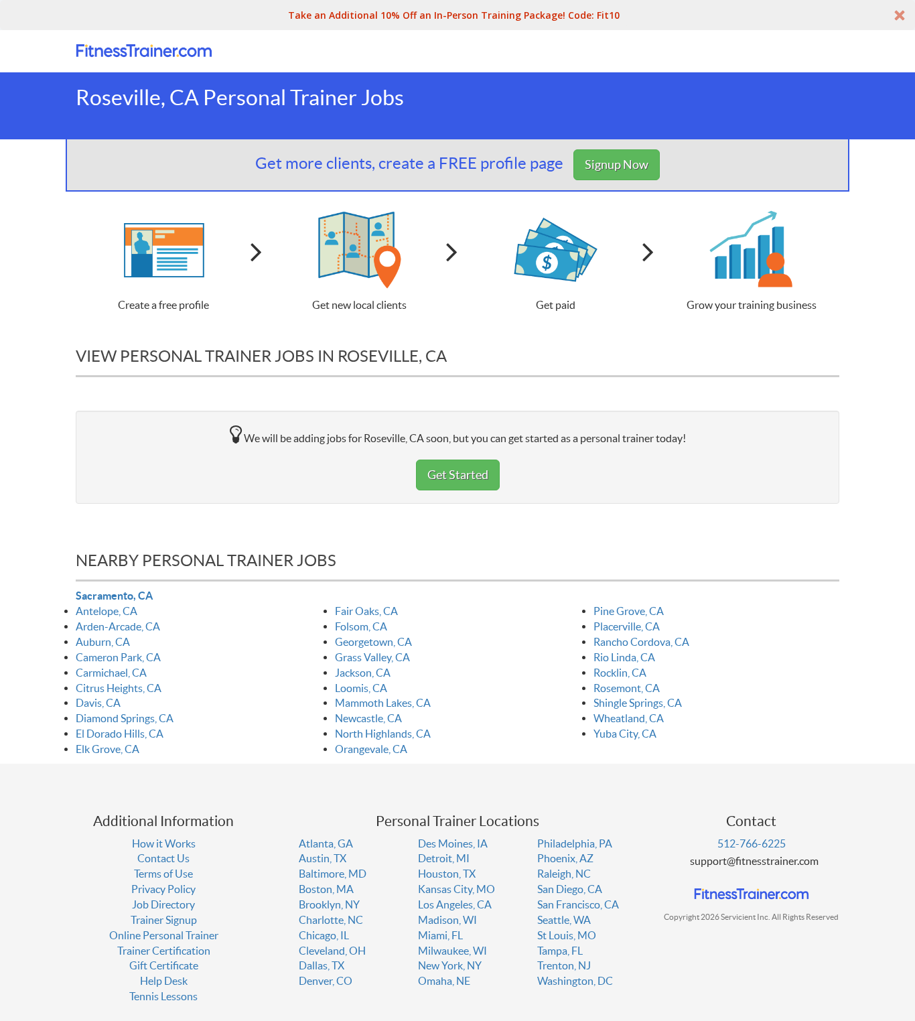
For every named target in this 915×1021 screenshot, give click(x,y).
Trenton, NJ (564, 965)
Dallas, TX (321, 965)
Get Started (457, 475)
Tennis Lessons (163, 996)
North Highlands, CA (383, 734)
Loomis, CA (361, 688)
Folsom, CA (361, 626)
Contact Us (163, 858)
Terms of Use (163, 874)
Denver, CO (325, 981)
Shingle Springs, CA (637, 703)
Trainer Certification (163, 951)
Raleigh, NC (564, 874)
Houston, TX (447, 874)
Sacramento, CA (114, 596)
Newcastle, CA (368, 718)
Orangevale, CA (371, 749)
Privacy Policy (163, 889)
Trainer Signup (164, 920)
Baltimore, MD (332, 874)
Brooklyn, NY (329, 904)
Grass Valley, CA (372, 657)
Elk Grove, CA (107, 749)
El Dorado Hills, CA (119, 734)
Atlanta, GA (326, 843)
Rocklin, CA (619, 673)
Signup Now (616, 164)
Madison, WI (447, 920)
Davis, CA (98, 703)
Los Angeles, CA (455, 904)
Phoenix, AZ (565, 858)
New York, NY (450, 965)
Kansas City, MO (456, 889)
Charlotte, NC (331, 920)
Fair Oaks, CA (366, 611)
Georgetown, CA (373, 642)
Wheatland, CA (628, 718)
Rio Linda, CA (624, 657)
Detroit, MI (444, 858)
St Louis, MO (566, 935)
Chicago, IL (324, 935)
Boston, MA (326, 889)
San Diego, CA (569, 889)
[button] (457, 15)
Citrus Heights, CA (118, 688)
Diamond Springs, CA (124, 718)
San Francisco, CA (578, 904)
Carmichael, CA (111, 673)
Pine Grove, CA (628, 611)
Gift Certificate (163, 965)
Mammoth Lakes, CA (383, 703)
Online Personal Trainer (163, 935)
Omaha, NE (444, 981)
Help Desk (164, 981)
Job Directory (163, 904)
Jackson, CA (363, 673)
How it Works (164, 843)
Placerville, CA (626, 626)
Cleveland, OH (332, 951)
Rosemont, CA (626, 688)
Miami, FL (440, 935)
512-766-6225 (751, 843)
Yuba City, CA (624, 734)
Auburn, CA (103, 642)
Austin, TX (322, 858)
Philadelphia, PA (574, 843)
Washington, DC (575, 981)
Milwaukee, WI (452, 951)
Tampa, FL (560, 951)
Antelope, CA (106, 611)
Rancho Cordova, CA (641, 642)
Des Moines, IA (453, 843)
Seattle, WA (564, 920)
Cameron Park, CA (118, 657)
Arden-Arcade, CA (118, 626)
